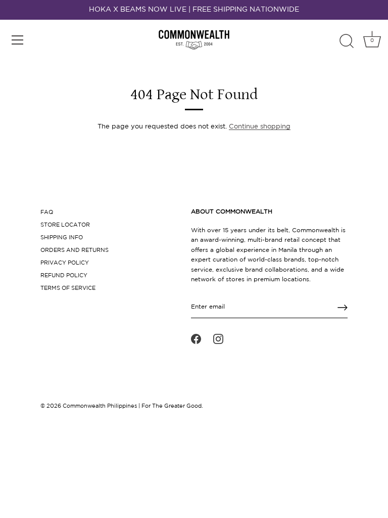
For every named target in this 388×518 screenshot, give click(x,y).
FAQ (46, 212)
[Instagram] (218, 338)
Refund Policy (63, 275)
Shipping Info (61, 237)
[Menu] (18, 40)
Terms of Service (67, 288)
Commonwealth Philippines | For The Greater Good (132, 406)
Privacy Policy (64, 263)
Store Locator (65, 225)
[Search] (346, 41)
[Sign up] (342, 308)
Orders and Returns (74, 250)
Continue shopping (259, 127)
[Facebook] (196, 338)
